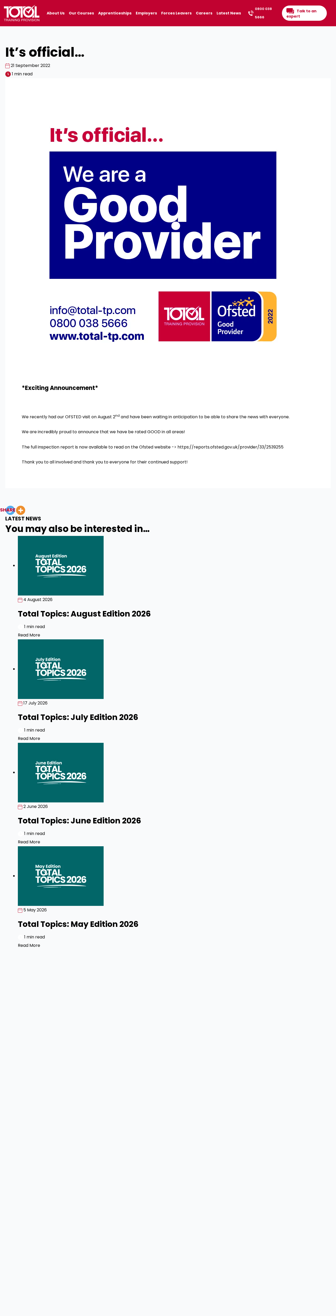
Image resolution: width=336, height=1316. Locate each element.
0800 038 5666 (263, 13)
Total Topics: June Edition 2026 (79, 820)
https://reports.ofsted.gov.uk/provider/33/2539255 (230, 447)
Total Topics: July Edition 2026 (78, 717)
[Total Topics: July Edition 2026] (61, 669)
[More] (20, 510)
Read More (29, 635)
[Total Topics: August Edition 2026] (61, 565)
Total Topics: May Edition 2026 (78, 924)
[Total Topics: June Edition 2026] (61, 772)
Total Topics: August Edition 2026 (84, 613)
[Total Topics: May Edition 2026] (61, 876)
